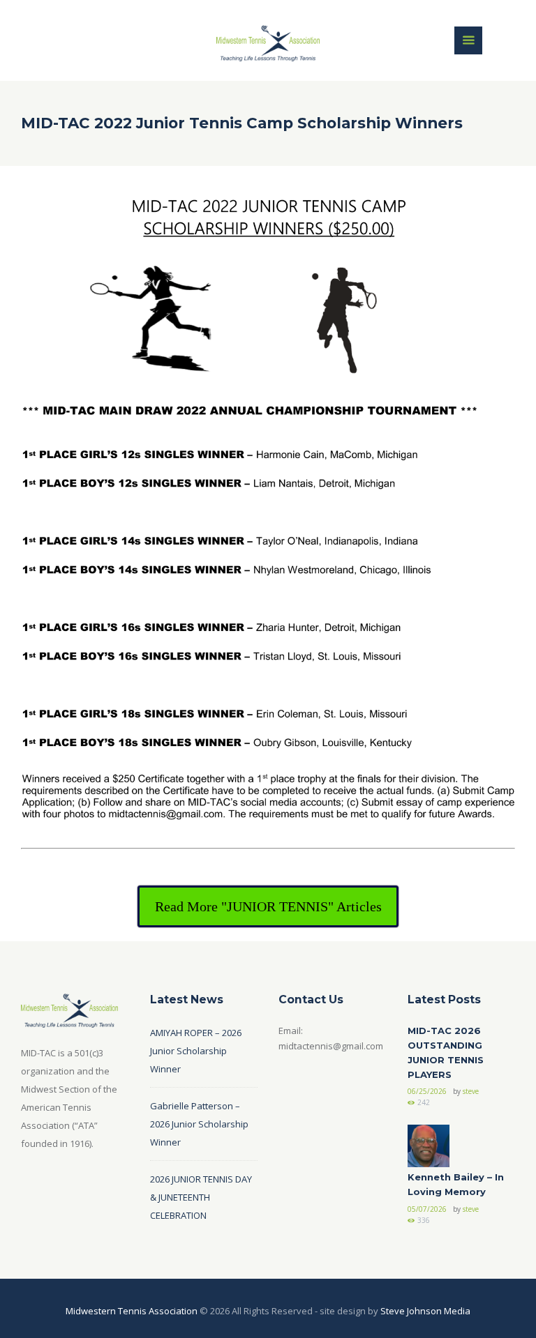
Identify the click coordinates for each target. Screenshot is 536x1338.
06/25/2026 (427, 1091)
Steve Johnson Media (425, 1311)
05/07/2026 (427, 1209)
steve (471, 1091)
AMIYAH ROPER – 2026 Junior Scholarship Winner (195, 1050)
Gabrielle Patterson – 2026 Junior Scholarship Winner (199, 1124)
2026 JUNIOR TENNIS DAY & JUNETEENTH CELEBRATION (201, 1197)
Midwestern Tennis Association (132, 1311)
